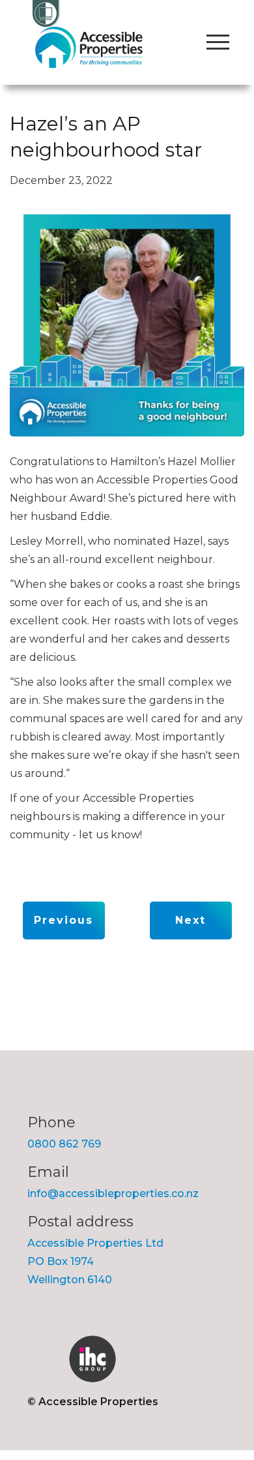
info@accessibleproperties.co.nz (113, 1193)
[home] (89, 47)
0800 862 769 (64, 1144)
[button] (217, 42)
